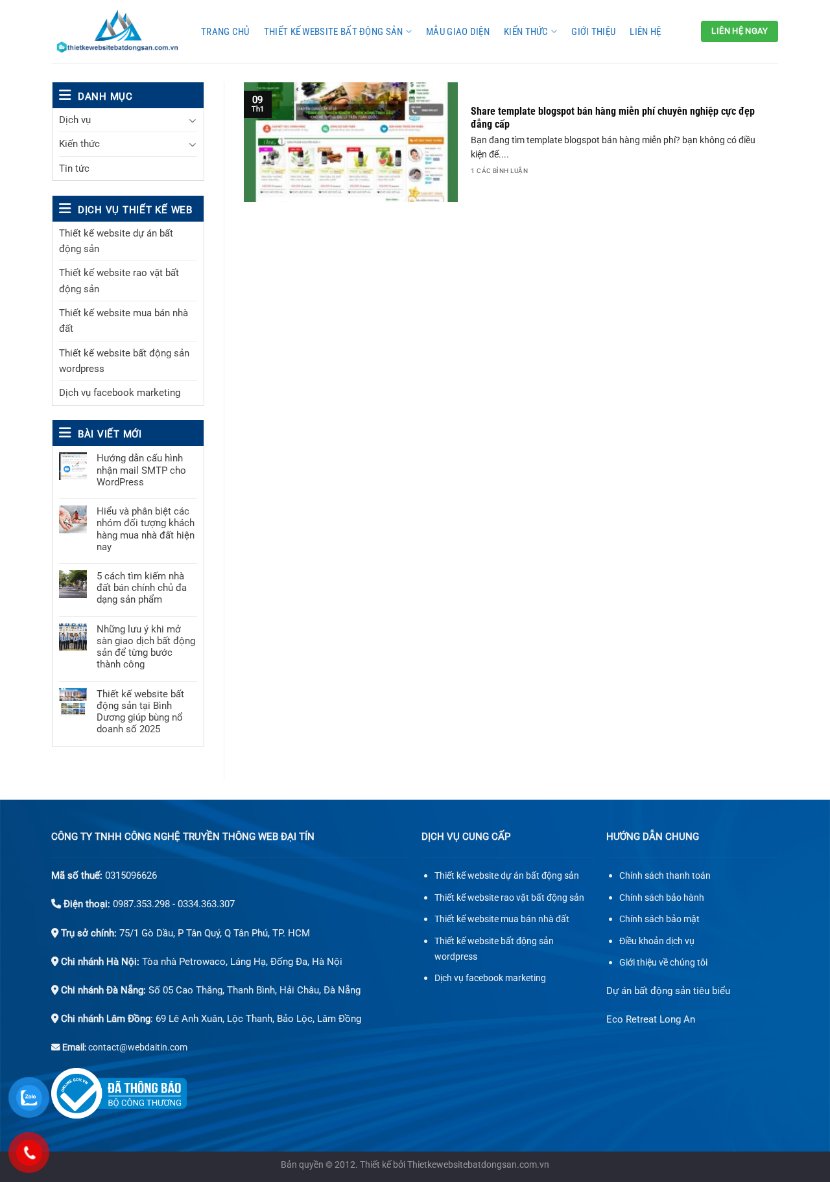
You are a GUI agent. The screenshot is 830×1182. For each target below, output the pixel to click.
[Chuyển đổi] (192, 120)
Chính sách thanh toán (665, 875)
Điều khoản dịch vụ (656, 941)
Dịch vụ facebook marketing (119, 393)
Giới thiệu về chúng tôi (663, 962)
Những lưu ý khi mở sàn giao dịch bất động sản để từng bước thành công (146, 647)
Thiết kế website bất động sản (333, 32)
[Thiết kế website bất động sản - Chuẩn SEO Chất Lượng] (117, 31)
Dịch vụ (75, 120)
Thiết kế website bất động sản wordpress (124, 361)
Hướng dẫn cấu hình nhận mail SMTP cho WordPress (141, 469)
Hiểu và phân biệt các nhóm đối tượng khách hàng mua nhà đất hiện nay (146, 529)
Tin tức (74, 168)
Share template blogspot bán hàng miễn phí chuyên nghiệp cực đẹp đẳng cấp (613, 117)
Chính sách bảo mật (659, 919)
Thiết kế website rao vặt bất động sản (119, 280)
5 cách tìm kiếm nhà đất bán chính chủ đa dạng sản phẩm (142, 587)
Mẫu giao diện (458, 32)
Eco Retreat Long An (650, 1019)
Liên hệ (645, 32)
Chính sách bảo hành (661, 897)
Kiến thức (526, 32)
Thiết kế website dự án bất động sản (116, 241)
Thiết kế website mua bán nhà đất (123, 320)
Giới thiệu (593, 32)
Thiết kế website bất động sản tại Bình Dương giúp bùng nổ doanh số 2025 (140, 712)
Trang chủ (225, 32)
